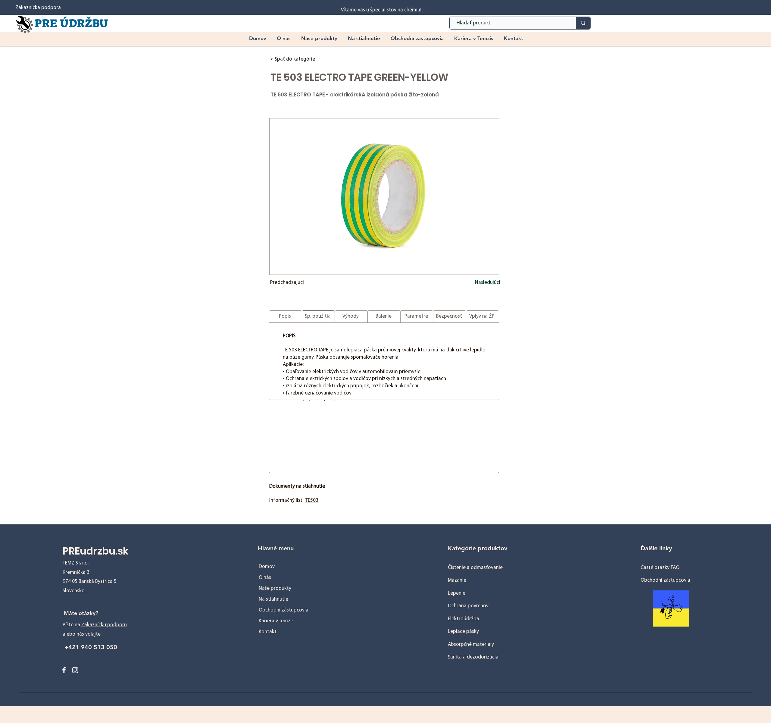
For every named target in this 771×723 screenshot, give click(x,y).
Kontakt (267, 631)
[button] (320, 38)
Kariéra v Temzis (276, 621)
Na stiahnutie (273, 599)
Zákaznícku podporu (104, 624)
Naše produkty (275, 588)
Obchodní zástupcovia (283, 610)
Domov (267, 566)
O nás (265, 577)
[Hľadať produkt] (583, 23)
